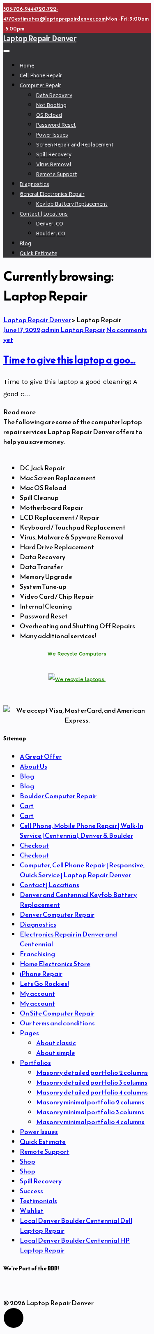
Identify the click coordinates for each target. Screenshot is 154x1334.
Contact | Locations (44, 214)
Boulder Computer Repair (58, 796)
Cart (27, 806)
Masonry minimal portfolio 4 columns (90, 1122)
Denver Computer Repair (57, 914)
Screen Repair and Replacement (75, 145)
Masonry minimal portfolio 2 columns (90, 1102)
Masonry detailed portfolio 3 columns (91, 1082)
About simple (55, 1052)
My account (37, 993)
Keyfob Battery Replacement (72, 204)
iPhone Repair (41, 973)
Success (31, 1191)
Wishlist (32, 1210)
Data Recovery (54, 96)
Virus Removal (53, 165)
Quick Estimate (38, 254)
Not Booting (51, 106)
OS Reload (49, 116)
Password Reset (56, 125)
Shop (27, 1161)
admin (50, 330)
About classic (56, 1043)
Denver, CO (49, 224)
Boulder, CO (50, 234)
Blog (25, 244)
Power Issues (52, 135)
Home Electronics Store (55, 964)
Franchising (37, 954)
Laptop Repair (82, 330)
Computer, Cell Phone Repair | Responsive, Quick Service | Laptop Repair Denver (82, 870)
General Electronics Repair (52, 195)
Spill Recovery (53, 155)
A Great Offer (41, 756)
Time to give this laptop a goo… (69, 360)
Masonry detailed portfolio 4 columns (92, 1092)
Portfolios (35, 1062)
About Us (33, 766)
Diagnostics (34, 185)
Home (27, 66)
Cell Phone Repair (41, 76)
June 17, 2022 (21, 330)
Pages (29, 1033)
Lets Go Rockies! (44, 983)
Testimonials (38, 1201)
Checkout (34, 845)
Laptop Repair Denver (39, 38)
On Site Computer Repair (57, 1013)
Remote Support (56, 175)
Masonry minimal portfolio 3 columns (90, 1112)
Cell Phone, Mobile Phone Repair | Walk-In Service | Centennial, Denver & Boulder (81, 830)
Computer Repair (40, 86)
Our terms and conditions (57, 1023)
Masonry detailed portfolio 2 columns (92, 1072)
